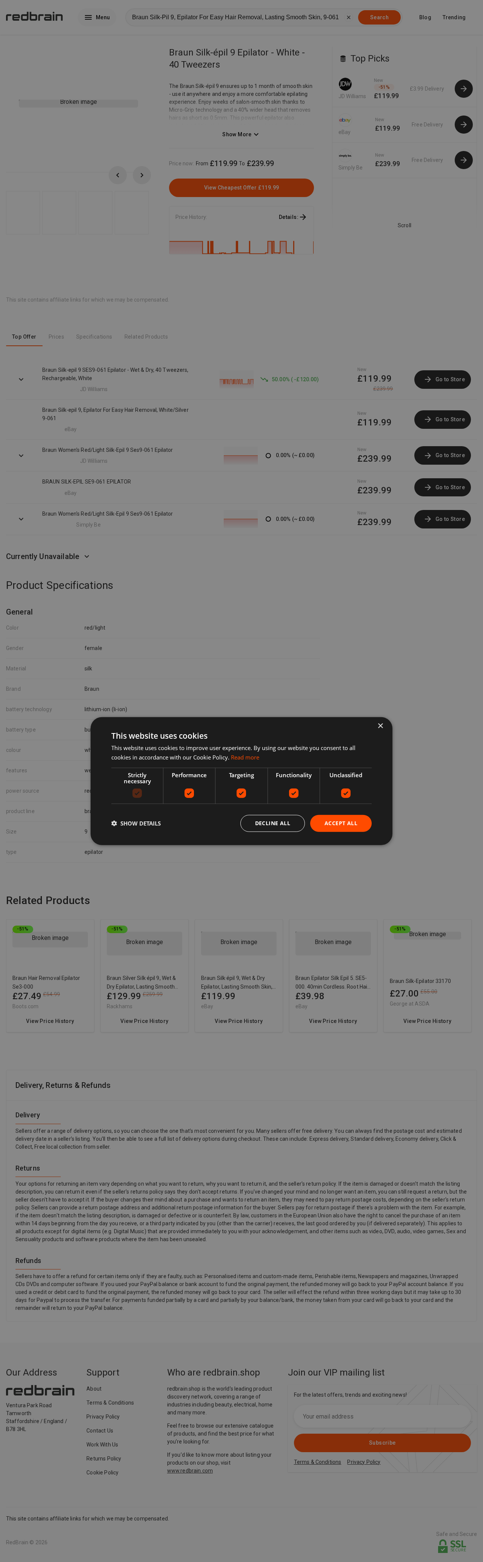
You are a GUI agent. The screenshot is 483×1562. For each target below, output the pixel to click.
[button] (136, 823)
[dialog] (241, 781)
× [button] (380, 726)
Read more (245, 757)
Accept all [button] (341, 823)
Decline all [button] (272, 823)
